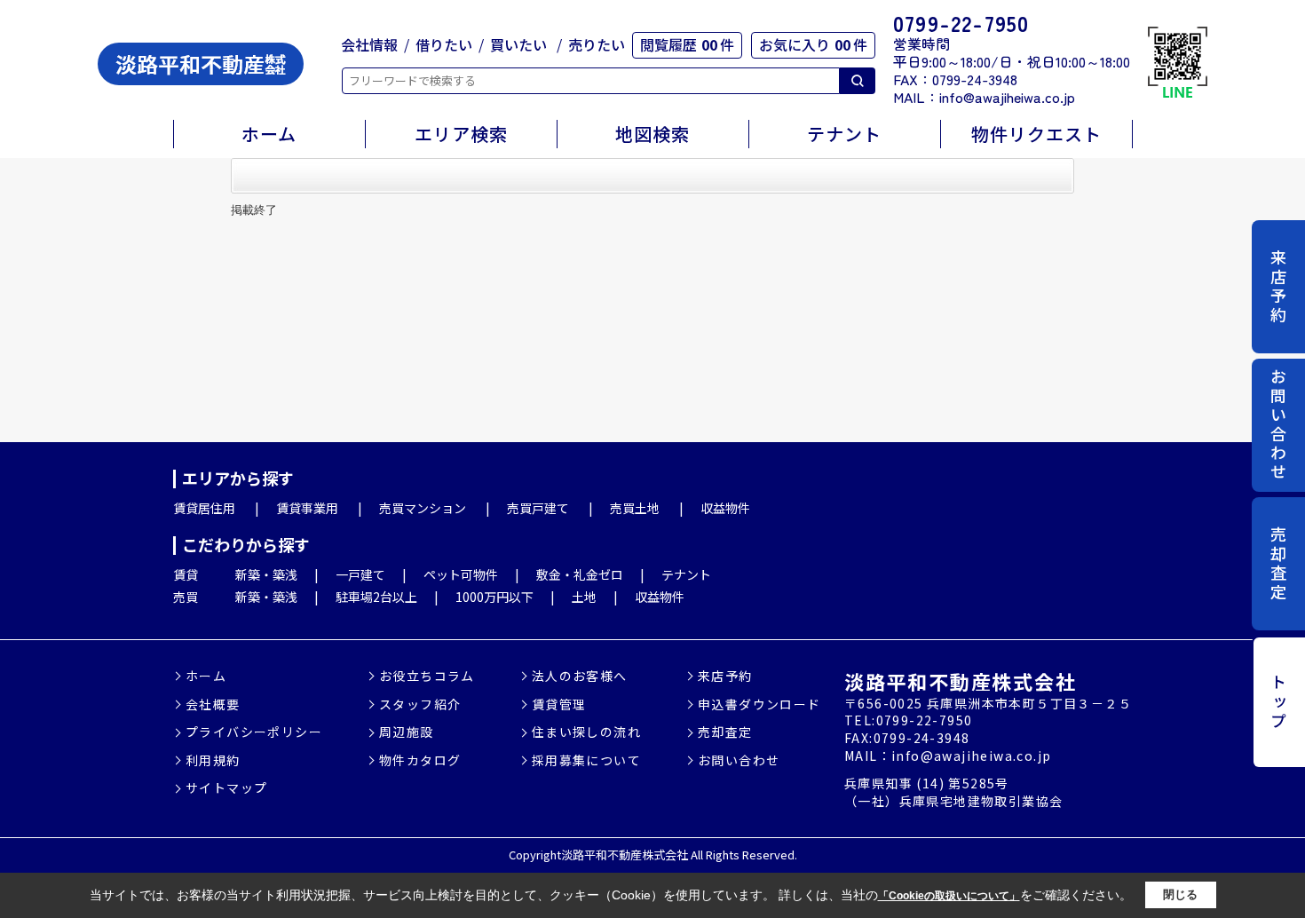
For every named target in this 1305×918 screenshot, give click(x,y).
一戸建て (360, 574)
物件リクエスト (1036, 133)
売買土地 (635, 508)
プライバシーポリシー (254, 732)
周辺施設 (406, 732)
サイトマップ (226, 788)
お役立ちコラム (427, 676)
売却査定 (1278, 564)
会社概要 (213, 704)
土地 (584, 596)
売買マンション (422, 508)
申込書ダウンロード (759, 704)
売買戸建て (538, 508)
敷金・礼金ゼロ (579, 574)
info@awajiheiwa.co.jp (1007, 96)
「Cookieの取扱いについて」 (949, 896)
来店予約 (1278, 287)
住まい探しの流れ (586, 732)
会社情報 (369, 44)
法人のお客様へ (580, 676)
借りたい (443, 44)
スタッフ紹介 (420, 704)
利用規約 (213, 760)
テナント (844, 133)
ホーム (269, 133)
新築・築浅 (266, 574)
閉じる (1180, 894)
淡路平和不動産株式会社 (960, 681)
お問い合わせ (1278, 425)
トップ (1278, 703)
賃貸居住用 (204, 508)
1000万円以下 (494, 596)
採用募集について (586, 760)
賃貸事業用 (307, 508)
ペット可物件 (460, 574)
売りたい (596, 44)
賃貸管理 (559, 704)
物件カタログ (420, 760)
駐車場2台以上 (376, 596)
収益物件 (725, 508)
